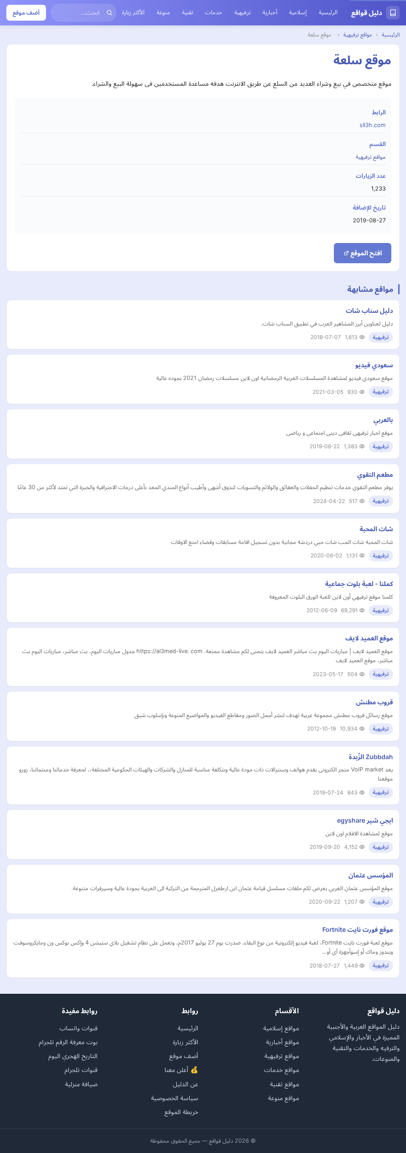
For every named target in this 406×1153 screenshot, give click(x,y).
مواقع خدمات (281, 1070)
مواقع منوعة (283, 1098)
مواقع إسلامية (281, 1028)
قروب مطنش (374, 702)
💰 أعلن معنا (181, 1070)
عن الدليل (185, 1084)
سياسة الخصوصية (174, 1098)
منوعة (163, 12)
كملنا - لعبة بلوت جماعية (359, 584)
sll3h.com (373, 124)
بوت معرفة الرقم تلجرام (68, 1042)
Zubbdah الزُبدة (371, 757)
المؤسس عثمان (371, 875)
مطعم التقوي (375, 474)
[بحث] (109, 13)
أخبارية (269, 12)
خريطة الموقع (181, 1112)
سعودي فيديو (374, 365)
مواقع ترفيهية (357, 34)
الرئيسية (328, 12)
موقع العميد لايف (369, 638)
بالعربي (383, 420)
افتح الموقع (365, 253)
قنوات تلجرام (81, 1070)
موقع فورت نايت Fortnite (357, 929)
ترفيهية (242, 12)
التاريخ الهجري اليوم (73, 1056)
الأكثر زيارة (133, 12)
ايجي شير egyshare (365, 820)
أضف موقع (26, 12)
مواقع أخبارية (282, 1042)
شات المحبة (376, 529)
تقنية (187, 12)
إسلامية (298, 12)
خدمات (213, 12)
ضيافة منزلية (81, 1084)
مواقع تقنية (284, 1084)
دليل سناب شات (369, 310)
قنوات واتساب (78, 1028)
